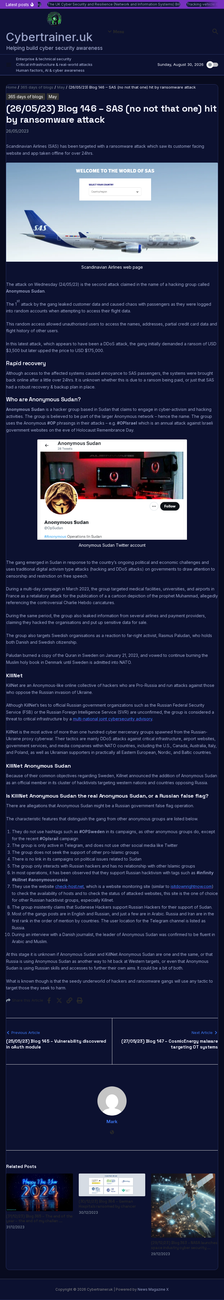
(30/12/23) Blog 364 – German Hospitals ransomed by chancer (107, 1204)
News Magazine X (153, 1289)
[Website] (112, 1132)
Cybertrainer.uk (49, 37)
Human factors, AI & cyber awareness (50, 70)
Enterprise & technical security (43, 59)
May (61, 87)
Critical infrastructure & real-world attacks (54, 64)
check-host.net (69, 886)
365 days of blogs (36, 87)
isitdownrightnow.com (191, 886)
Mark (112, 1121)
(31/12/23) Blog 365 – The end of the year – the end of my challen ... (39, 1219)
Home (11, 87)
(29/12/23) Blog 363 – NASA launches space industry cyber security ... (184, 1245)
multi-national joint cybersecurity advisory (112, 718)
